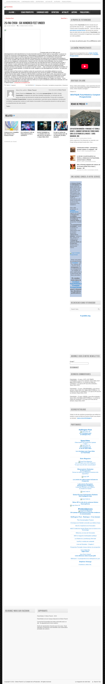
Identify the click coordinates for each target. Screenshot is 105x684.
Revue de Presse (78, 104)
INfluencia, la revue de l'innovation (85, 533)
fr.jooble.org (85, 316)
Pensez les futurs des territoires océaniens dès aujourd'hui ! (85, 473)
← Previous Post (9, 18)
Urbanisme (65, 85)
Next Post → (64, 18)
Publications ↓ (67, 1)
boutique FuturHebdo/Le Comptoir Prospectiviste (76, 284)
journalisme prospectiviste (78, 30)
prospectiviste (47, 93)
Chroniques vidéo (28, 1)
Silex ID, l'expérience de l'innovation (85, 526)
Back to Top (97, 681)
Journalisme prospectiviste (55, 85)
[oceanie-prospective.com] (85, 476)
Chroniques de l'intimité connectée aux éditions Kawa (85, 523)
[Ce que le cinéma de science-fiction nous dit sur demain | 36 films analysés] (61, 131)
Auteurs (57, 1)
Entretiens (40, 1)
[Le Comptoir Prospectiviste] (76, 254)
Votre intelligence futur (85, 495)
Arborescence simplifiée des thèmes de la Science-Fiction (11, 134)
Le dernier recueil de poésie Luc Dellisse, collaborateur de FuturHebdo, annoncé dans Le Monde (88, 158)
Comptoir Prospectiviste (19, 99)
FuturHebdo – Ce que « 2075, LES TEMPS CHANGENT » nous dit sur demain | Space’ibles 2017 (85, 380)
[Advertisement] (85, 335)
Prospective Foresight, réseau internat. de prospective (85, 548)
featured (13, 85)
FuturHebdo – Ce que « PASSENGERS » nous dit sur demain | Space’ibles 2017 (85, 389)
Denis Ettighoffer (85, 551)
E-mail (72, 361)
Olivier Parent (32, 90)
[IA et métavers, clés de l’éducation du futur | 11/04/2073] (28, 131)
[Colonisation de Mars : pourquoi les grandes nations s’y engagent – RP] (73, 152)
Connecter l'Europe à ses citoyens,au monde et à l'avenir (85, 487)
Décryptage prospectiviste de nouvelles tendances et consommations (85, 513)
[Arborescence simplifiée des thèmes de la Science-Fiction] (11, 131)
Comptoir (75, 263)
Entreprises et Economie (41, 85)
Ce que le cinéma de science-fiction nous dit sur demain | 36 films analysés (60, 135)
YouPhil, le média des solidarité (85, 542)
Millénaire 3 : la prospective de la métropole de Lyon (85, 559)
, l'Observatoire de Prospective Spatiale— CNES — (85, 442)
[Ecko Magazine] (85, 461)
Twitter (8, 106)
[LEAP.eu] (85, 491)
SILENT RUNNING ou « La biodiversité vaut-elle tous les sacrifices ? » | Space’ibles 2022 (44, 135)
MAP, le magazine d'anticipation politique (85, 536)
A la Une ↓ (12, 12)
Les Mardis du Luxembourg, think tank (85, 539)
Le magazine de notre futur (82, 681)
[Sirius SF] (75, 505)
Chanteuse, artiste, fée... (85, 564)
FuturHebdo (19, 95)
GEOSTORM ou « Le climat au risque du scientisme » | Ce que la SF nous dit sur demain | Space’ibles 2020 (83, 384)
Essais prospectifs (13, 1)
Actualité (49, 1)
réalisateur (29, 93)
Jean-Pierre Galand (85, 556)
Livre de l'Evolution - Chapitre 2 (85, 545)
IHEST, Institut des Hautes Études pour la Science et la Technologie (85, 530)
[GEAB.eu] (85, 499)
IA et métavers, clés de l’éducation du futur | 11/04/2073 (27, 134)
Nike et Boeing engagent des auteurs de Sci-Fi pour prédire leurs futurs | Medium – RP (88, 166)
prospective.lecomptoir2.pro (22, 82)
